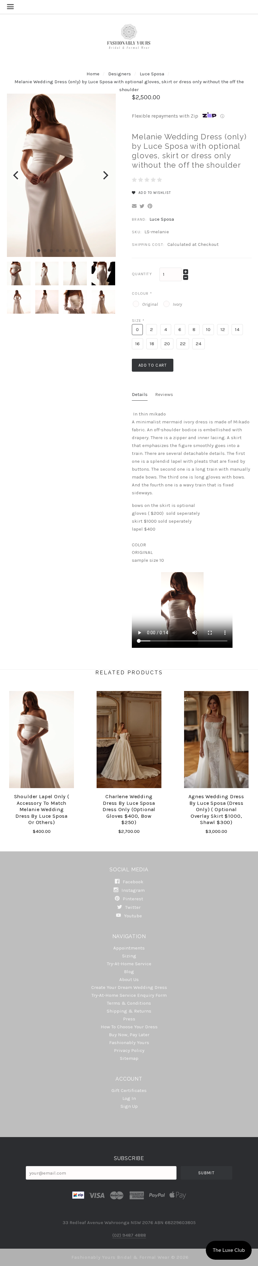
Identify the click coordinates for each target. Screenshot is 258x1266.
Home (93, 74)
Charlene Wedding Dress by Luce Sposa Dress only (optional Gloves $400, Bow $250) (129, 809)
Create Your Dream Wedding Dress (129, 987)
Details (140, 394)
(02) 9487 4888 (129, 1235)
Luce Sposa (152, 74)
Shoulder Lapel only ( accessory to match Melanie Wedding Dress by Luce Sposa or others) (41, 809)
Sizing (129, 956)
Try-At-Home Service (129, 964)
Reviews (164, 394)
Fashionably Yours (129, 1042)
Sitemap (129, 1058)
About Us (129, 979)
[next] (105, 175)
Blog (129, 971)
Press (129, 1019)
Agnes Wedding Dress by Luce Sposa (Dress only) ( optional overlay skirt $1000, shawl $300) (216, 809)
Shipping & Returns (129, 1011)
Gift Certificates (129, 1090)
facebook (132, 882)
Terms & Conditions (129, 1003)
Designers (119, 74)
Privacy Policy (129, 1050)
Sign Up (129, 1106)
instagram (132, 890)
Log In (129, 1098)
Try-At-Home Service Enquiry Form (129, 995)
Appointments (129, 948)
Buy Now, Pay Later (129, 1034)
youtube (132, 915)
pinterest (132, 899)
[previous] (16, 175)
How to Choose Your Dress (129, 1027)
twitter (132, 907)
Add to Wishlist (154, 193)
